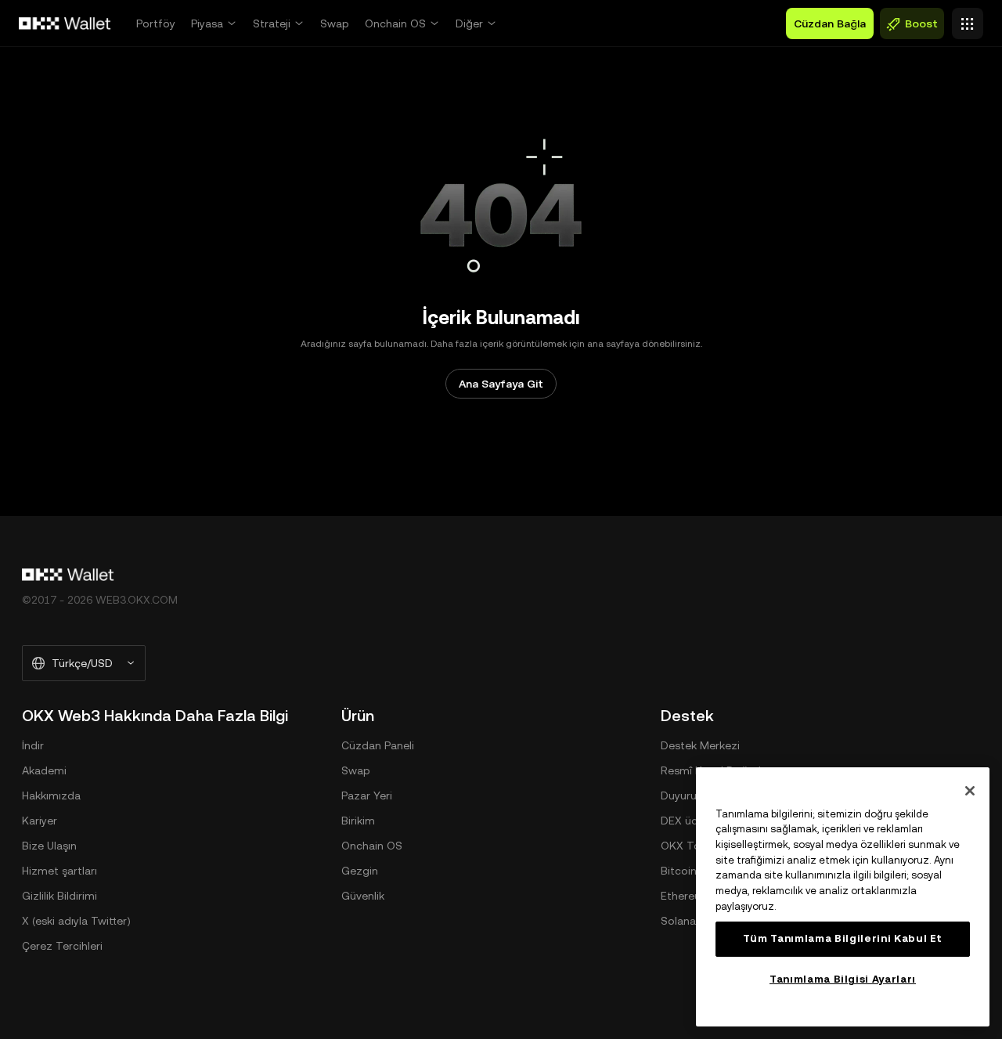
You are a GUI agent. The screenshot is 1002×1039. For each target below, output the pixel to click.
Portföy (155, 23)
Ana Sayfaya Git (501, 383)
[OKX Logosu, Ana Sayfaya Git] (65, 23)
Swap (334, 23)
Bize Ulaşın (49, 845)
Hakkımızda (51, 795)
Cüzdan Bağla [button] (830, 23)
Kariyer (39, 820)
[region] (842, 896)
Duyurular (685, 795)
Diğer (469, 23)
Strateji (271, 23)
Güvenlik (362, 895)
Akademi (44, 770)
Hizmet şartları (59, 870)
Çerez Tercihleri (62, 946)
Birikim (358, 820)
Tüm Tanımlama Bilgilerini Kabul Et (843, 938)
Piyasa (207, 23)
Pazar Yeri (366, 795)
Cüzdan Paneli (377, 745)
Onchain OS (395, 23)
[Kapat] (970, 791)
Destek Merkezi (700, 745)
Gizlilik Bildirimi (59, 895)
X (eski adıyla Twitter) (76, 921)
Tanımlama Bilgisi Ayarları (843, 979)
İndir (33, 745)
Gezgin (359, 870)
